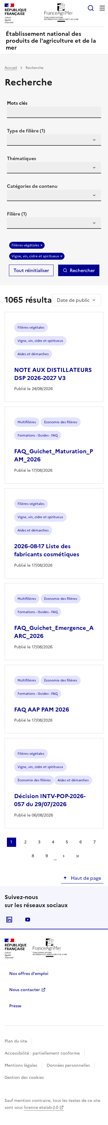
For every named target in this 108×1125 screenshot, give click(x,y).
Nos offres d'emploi (28, 974)
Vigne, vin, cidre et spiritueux (35, 256)
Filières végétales (25, 245)
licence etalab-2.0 (41, 1108)
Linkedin (9, 919)
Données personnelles (68, 1065)
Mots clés (17, 103)
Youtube (28, 919)
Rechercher (82, 270)
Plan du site (16, 1041)
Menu (102, 8)
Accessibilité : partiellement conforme (42, 1053)
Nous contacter (24, 990)
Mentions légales (21, 1065)
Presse (15, 1006)
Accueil (11, 67)
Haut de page (85, 878)
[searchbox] (14, 140)
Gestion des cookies (24, 1078)
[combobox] (54, 140)
